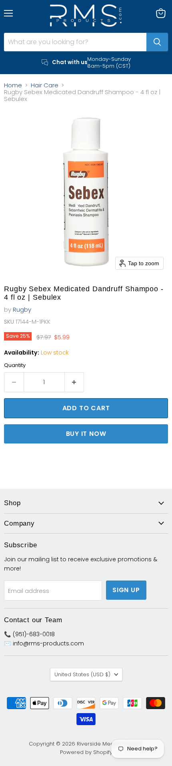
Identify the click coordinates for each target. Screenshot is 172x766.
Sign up (126, 590)
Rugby (22, 309)
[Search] (157, 42)
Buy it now (86, 433)
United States (82, 674)
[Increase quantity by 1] (74, 382)
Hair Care (44, 85)
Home (13, 85)
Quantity (15, 365)
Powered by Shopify (86, 752)
